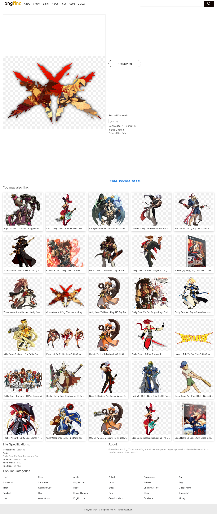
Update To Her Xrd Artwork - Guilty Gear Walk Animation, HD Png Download (124, 354)
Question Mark (115, 498)
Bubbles (147, 482)
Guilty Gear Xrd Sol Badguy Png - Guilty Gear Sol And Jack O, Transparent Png (169, 312)
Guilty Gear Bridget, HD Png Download (64, 437)
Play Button (78, 482)
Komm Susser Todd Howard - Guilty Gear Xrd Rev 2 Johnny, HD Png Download (41, 270)
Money (182, 498)
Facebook (148, 498)
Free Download (125, 63)
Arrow (27, 3)
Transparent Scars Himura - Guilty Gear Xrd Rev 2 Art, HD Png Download (38, 312)
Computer (184, 492)
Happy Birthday (80, 492)
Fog (181, 482)
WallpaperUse (45, 487)
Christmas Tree (151, 487)
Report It (112, 180)
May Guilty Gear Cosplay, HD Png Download (110, 437)
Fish (110, 492)
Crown (36, 3)
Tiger (5, 487)
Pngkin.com (79, 498)
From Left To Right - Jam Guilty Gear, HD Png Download (72, 354)
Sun (64, 3)
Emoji (46, 3)
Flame (41, 476)
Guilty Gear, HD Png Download (146, 354)
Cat (180, 476)
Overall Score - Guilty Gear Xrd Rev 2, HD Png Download (73, 270)
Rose (76, 487)
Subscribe (43, 482)
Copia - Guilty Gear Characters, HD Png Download (70, 395)
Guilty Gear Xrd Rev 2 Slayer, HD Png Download (154, 270)
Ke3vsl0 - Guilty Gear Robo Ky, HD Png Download (155, 395)
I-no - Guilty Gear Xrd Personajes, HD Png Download (71, 228)
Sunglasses (149, 476)
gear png (114, 121)
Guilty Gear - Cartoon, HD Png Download (23, 395)
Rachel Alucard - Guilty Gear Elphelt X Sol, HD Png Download (32, 437)
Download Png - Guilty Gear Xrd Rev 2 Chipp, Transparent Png (161, 228)
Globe (146, 492)
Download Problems (130, 180)
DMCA (81, 3)
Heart (5, 476)
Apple (76, 476)
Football (6, 492)
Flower (55, 3)
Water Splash (44, 498)
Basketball (8, 482)
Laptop (111, 482)
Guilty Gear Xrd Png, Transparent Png (64, 312)
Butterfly (112, 476)
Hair (40, 492)
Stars (72, 3)
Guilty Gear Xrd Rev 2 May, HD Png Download (110, 312)
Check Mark (185, 487)
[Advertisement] (54, 35)
